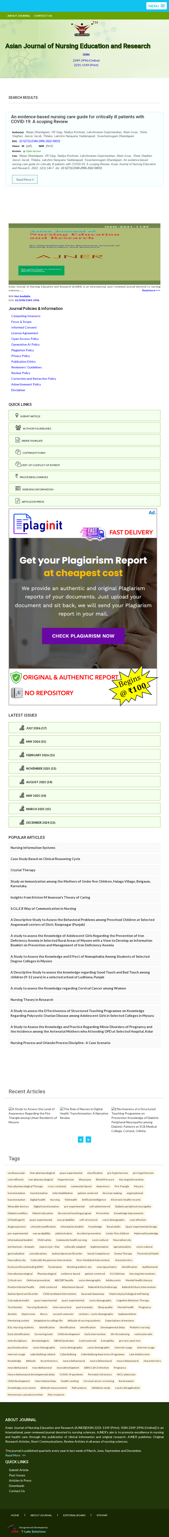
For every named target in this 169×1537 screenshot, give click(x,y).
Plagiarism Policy (22, 350)
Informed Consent (24, 327)
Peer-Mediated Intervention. (93, 1259)
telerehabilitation (63, 1192)
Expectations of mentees (119, 1320)
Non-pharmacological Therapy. (25, 1186)
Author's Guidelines (36, 428)
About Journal (18, 15)
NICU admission (126, 1374)
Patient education (43, 1213)
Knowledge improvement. (129, 1213)
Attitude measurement (53, 1387)
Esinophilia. (107, 1340)
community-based (81, 1186)
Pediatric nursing (140, 1327)
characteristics (123, 1259)
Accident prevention (89, 1233)
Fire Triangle (122, 1186)
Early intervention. (95, 1334)
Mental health (126, 1307)
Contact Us (43, 15)
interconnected (62, 1307)
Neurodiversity (122, 1239)
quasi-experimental (71, 1172)
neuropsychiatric (107, 1266)
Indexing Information (37, 489)
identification (129, 1266)
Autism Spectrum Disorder (67, 1253)
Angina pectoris (17, 1226)
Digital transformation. (46, 1206)
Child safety (44, 1239)
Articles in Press (32, 501)
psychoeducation (18, 1347)
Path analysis (79, 1387)
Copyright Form (33, 452)
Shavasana (85, 1179)
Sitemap (102, 1515)
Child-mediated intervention (59, 1293)
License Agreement (24, 333)
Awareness (103, 1186)
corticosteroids (143, 1334)
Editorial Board (74, 1515)
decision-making (112, 1192)
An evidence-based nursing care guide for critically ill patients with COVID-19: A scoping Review (77, 119)
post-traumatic (84, 1307)
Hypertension (66, 1179)
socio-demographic (113, 1219)
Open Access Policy (25, 339)
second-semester (63, 1313)
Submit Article (29, 416)
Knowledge (95, 1226)
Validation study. (101, 1387)
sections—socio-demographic (96, 1313)
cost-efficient (16, 1179)
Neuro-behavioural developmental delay (31, 1374)
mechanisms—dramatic (21, 1246)
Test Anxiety (15, 1307)
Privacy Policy (20, 356)
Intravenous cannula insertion (25, 1394)
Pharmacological (46, 1273)
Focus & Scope (21, 321)
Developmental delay (113, 1327)
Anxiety (12, 1313)
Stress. (44, 1313)
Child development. (19, 1380)
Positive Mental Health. (21, 1286)
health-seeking (70, 1380)
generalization (16, 1253)
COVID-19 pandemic (71, 1374)
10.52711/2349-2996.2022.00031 (39, 141)
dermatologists (40, 1340)
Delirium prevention (38, 1280)
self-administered (99, 1206)
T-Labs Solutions (33, 1531)
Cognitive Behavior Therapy (132, 1300)
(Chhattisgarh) (16, 1219)
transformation (16, 1192)
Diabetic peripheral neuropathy (133, 1206)
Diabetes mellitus (18, 1213)
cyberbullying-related (42, 1354)
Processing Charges (33, 477)
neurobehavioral (17, 1367)
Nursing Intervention (131, 1179)
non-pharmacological (40, 1179)
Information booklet (72, 1226)
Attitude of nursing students (84, 1320)
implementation (99, 1246)
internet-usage (123, 1347)
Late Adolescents (139, 1354)
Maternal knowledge (146, 1233)
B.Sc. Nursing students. (21, 1327)
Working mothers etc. (79, 1266)
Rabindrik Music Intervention (139, 1286)
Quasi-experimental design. (141, 1226)
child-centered (48, 1286)
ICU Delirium (117, 1273)
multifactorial (150, 1266)
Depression (28, 1313)
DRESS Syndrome (64, 1340)
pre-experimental (74, 1206)
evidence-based (70, 1273)
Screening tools (44, 1334)
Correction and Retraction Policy (33, 378)
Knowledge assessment (22, 1387)
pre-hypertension (117, 1172)
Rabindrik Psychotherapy (102, 1286)
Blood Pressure (105, 1179)
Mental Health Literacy (139, 1280)
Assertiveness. (49, 1360)
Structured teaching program (74, 1213)
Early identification (19, 1334)
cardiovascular (16, 1172)
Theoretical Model (148, 1253)
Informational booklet (20, 1239)
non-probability (66, 1219)
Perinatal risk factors (100, 1374)
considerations (38, 1253)
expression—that (49, 1246)
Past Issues (17, 1475)
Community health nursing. (71, 1239)
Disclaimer (18, 390)
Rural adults (114, 1226)
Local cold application (127, 1387)
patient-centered (88, 1192)
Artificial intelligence (94, 1199)
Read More (24, 179)
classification (95, 1172)
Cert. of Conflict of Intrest (40, 465)
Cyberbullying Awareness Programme (103, 1354)
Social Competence (98, 1253)
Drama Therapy (123, 1253)
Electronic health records (126, 1199)
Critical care (15, 1280)
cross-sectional (57, 1186)
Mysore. (139, 1186)
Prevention (102, 1213)
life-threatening (120, 1334)
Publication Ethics (23, 361)
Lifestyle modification (43, 1226)
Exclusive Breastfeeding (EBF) (25, 1266)
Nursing (55, 1199)
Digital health (37, 1199)
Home (15, 1515)
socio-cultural (100, 1239)
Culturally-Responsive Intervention (51, 1259)
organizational (135, 1192)
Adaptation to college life (48, 1320)
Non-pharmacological (42, 1172)
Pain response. (56, 1394)
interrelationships (45, 1380)
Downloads (16, 1486)
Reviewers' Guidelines (26, 367)
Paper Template (31, 440)
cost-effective (138, 1219)
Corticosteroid (87, 1340)
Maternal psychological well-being (129, 1293)
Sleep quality (105, 1307)
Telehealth (70, 1199)
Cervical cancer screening (98, 1380)
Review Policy (20, 373)
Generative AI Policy (25, 344)
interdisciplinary (17, 1340)
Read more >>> (151, 290)
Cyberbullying (68, 1354)
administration (63, 1233)
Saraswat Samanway (92, 1293)
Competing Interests (25, 316)
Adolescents (113, 1280)
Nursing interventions (142, 1273)
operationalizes (122, 1246)
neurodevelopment (68, 1367)
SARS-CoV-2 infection (96, 1367)
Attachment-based (72, 1286)
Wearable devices (18, 1206)
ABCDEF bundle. (64, 1280)
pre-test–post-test (129, 1340)
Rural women (126, 1380)
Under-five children (117, 1233)
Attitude (31, 1360)
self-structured (88, 1219)
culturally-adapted (75, 1246)
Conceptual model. (18, 1300)
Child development (69, 1334)
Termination (55, 1266)
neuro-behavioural (74, 1360)
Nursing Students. (37, 1307)
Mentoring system (18, 1320)
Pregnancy (145, 1307)
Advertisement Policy (26, 384)
